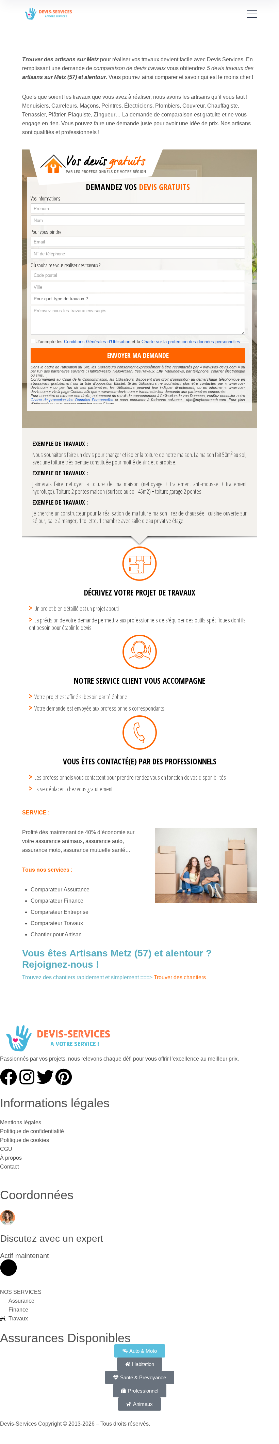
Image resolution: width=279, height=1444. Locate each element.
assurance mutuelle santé (94, 850)
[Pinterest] (63, 1076)
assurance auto (103, 841)
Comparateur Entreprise (59, 912)
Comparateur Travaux (57, 923)
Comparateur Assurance (60, 889)
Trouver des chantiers (180, 977)
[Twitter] (45, 1076)
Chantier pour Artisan (56, 934)
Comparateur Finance (57, 901)
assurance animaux (59, 841)
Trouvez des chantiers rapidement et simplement (80, 977)
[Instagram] (26, 1076)
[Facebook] (8, 1076)
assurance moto (41, 850)
